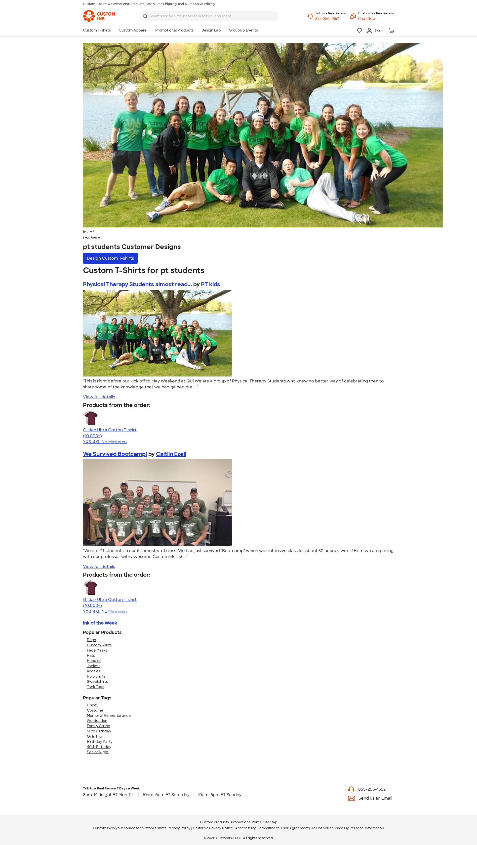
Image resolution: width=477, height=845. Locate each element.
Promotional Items (246, 822)
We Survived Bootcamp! (115, 454)
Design (110, 258)
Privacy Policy (179, 828)
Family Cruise (98, 726)
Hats (91, 655)
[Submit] (145, 16)
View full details (99, 397)
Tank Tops (95, 687)
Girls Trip (94, 736)
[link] (99, 16)
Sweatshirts (97, 681)
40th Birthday (99, 747)
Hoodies (94, 660)
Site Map (270, 822)
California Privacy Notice (213, 828)
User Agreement (295, 828)
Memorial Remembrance (109, 715)
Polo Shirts (96, 676)
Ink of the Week (100, 623)
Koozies (93, 671)
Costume (95, 710)
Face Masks (97, 650)
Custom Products (214, 822)
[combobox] (209, 16)
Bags (91, 640)
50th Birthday (99, 731)
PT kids (210, 284)
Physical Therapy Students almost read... (137, 284)
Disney (92, 705)
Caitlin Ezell (171, 454)
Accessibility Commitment (257, 828)
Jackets (93, 666)
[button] (376, 18)
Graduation (97, 721)
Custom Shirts (99, 645)
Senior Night (98, 752)
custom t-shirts (154, 828)
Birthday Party (100, 741)
